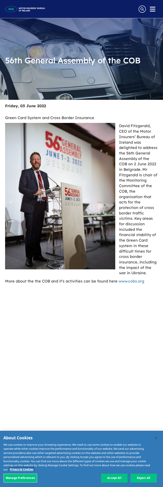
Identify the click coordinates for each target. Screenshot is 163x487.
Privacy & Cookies (22, 469)
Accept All (114, 478)
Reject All (143, 478)
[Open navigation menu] (152, 9)
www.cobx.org (131, 280)
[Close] (156, 437)
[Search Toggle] (142, 9)
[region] (81, 459)
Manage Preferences (20, 478)
